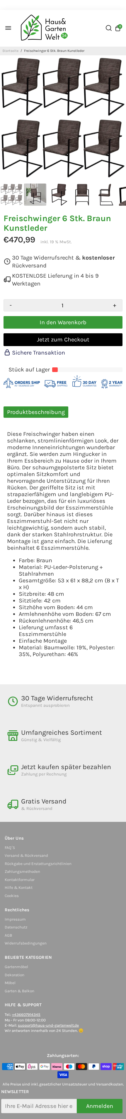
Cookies (12, 896)
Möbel (10, 983)
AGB (8, 935)
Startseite (10, 51)
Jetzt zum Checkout (63, 339)
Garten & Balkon (19, 991)
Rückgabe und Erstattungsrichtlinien (38, 863)
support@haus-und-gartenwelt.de (48, 1025)
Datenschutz (16, 927)
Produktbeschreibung (36, 412)
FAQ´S (10, 847)
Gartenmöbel (16, 967)
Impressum (15, 919)
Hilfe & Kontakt (19, 887)
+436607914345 (26, 1014)
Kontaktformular (20, 879)
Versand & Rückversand (26, 855)
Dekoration (14, 975)
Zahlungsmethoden (22, 871)
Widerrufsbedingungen (26, 943)
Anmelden (99, 1106)
